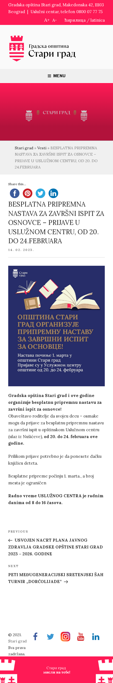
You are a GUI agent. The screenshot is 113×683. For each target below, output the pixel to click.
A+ (47, 20)
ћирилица (75, 20)
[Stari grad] (42, 61)
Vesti (41, 147)
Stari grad (24, 147)
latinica (98, 20)
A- (54, 20)
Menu (59, 75)
